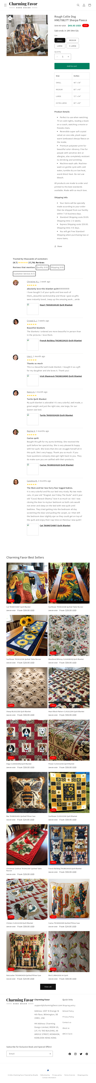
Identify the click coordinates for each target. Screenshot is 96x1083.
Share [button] (59, 246)
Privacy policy (57, 1075)
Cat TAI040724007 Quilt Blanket (55, 525)
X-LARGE (72, 46)
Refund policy (45, 1075)
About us (66, 1028)
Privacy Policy (68, 1017)
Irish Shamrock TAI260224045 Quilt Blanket (61, 376)
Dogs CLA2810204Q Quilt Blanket (18, 764)
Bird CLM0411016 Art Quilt (58, 975)
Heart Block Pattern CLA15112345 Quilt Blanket (66, 711)
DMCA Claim (67, 1034)
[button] (5, 5)
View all (48, 986)
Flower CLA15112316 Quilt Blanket (61, 764)
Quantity (57, 52)
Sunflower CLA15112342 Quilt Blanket (62, 816)
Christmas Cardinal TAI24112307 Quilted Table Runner (24, 869)
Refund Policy (68, 1011)
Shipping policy (69, 1005)
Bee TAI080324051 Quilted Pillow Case (20, 816)
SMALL (60, 40)
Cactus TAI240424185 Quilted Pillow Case (64, 923)
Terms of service (69, 1075)
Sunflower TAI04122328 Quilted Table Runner (65, 607)
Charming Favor (18, 1075)
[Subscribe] (50, 1054)
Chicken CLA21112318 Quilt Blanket (19, 923)
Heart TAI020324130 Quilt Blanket (56, 305)
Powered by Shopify (31, 1075)
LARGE (60, 46)
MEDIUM (72, 40)
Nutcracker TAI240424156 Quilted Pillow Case (23, 975)
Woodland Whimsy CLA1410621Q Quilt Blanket (66, 659)
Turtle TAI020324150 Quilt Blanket (56, 415)
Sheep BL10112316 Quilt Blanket (18, 711)
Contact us (67, 1022)
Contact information (49, 1077)
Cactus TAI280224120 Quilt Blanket (57, 465)
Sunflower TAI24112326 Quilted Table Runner (23, 659)
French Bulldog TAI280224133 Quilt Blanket (61, 340)
